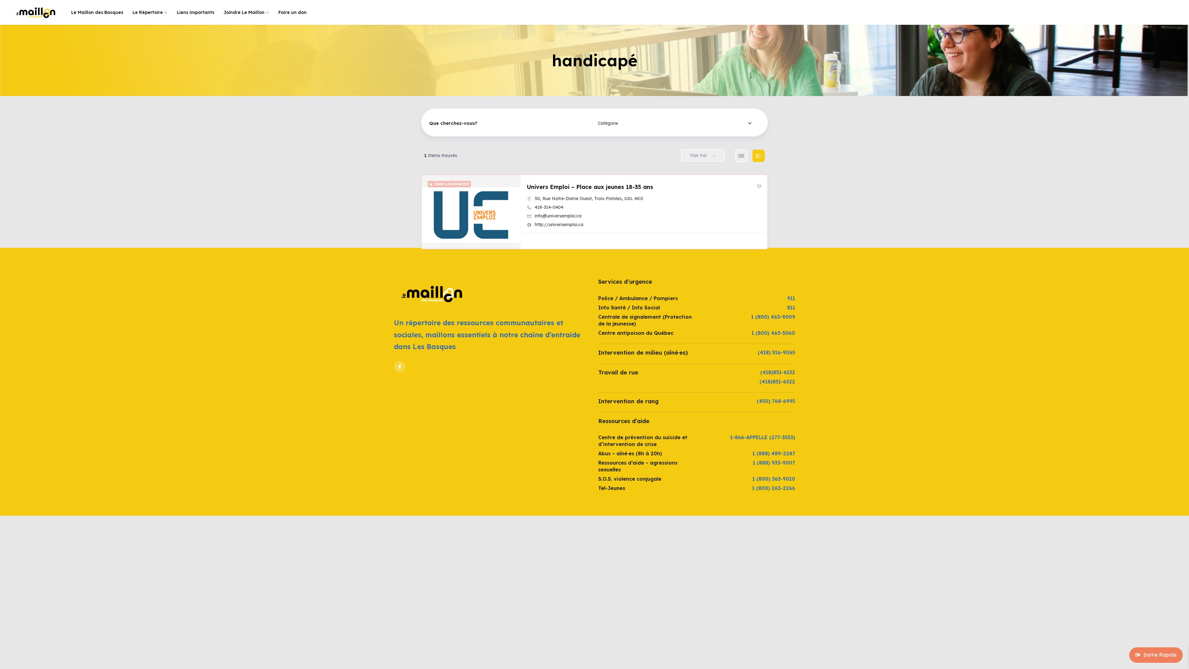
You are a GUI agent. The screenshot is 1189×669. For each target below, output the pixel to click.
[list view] (758, 156)
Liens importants (195, 12)
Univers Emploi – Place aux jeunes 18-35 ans (590, 186)
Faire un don (292, 12)
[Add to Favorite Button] (759, 186)
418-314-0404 (549, 207)
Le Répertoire (148, 12)
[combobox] (675, 123)
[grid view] (741, 156)
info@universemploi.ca (558, 216)
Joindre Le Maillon (244, 12)
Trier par (698, 155)
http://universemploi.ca (559, 224)
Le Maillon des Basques (97, 12)
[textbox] (608, 123)
